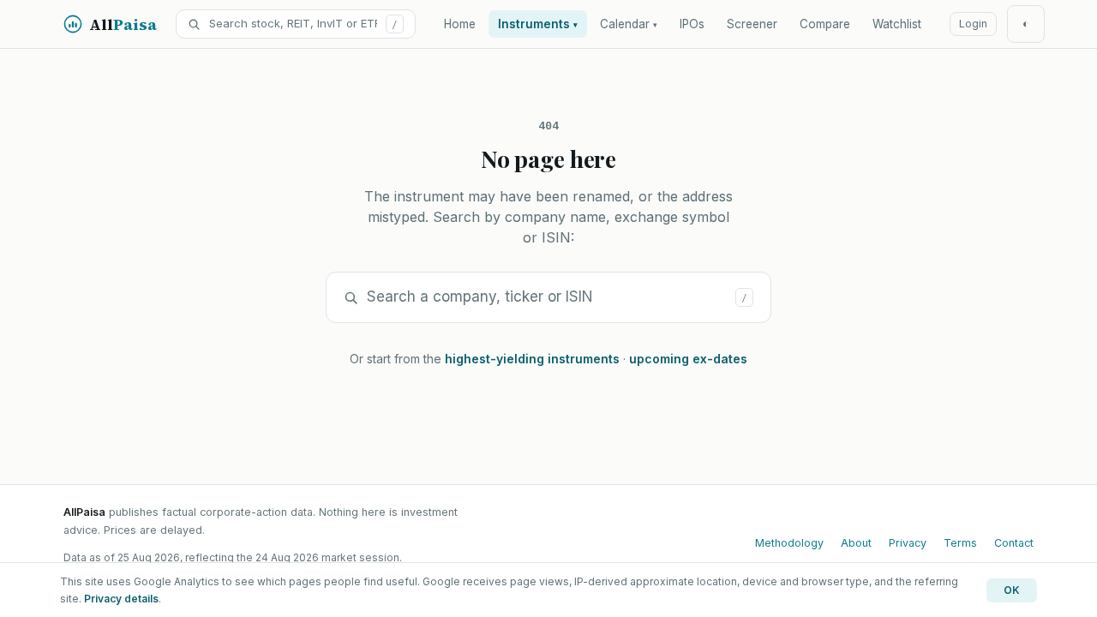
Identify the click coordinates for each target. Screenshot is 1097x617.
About (856, 542)
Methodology (789, 542)
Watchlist (896, 24)
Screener (752, 24)
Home (460, 24)
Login (973, 23)
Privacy (907, 542)
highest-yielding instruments (532, 358)
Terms (960, 542)
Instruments (538, 24)
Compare (825, 24)
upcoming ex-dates (688, 358)
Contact (1014, 542)
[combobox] (293, 24)
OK (1012, 590)
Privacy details (121, 598)
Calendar (628, 24)
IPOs (692, 24)
